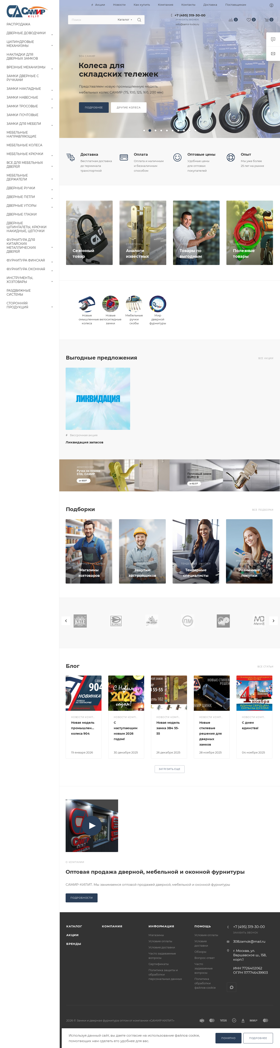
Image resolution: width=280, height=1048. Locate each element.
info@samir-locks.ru (187, 24)
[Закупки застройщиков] (142, 551)
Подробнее (94, 111)
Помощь (202, 926)
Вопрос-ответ (204, 958)
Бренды (73, 944)
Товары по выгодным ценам (191, 256)
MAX (231, 987)
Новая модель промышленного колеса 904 (85, 728)
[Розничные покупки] (249, 551)
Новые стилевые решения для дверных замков (210, 733)
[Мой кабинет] (271, 6)
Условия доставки (162, 947)
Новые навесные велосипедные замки (113, 69)
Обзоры (200, 951)
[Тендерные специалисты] (196, 551)
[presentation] (65, 620)
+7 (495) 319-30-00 (190, 15)
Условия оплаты (160, 941)
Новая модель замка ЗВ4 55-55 (168, 728)
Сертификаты (159, 964)
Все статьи (265, 666)
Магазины (156, 935)
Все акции (265, 358)
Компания (112, 926)
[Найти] (139, 19)
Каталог (74, 926)
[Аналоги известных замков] (142, 233)
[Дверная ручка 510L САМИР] (114, 475)
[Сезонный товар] (89, 233)
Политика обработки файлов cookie (205, 983)
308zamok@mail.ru (249, 941)
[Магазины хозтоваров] (89, 551)
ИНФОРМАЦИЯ (161, 926)
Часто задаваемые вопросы (203, 968)
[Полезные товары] (249, 233)
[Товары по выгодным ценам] (196, 233)
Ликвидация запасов (84, 442)
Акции (72, 935)
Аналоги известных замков (137, 256)
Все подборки (262, 509)
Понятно (228, 1038)
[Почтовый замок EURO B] (225, 475)
